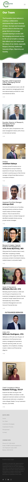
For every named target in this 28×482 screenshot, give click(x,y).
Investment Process (8, 427)
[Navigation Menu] (24, 4)
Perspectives (6, 429)
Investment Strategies (8, 424)
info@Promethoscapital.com (13, 445)
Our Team (5, 421)
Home (4, 418)
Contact (5, 432)
